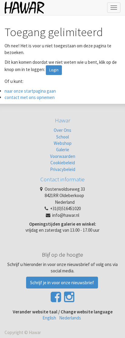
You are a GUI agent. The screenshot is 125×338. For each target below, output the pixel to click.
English (49, 318)
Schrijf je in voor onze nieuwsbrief (62, 282)
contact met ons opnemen (30, 97)
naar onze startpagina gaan (30, 91)
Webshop (63, 143)
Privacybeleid (62, 169)
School (62, 137)
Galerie (62, 149)
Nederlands (70, 318)
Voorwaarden (62, 156)
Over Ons (62, 130)
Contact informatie (62, 179)
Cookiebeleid (62, 163)
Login (54, 70)
